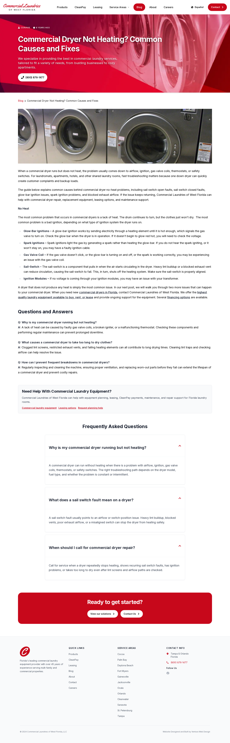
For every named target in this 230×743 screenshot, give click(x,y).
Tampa (121, 716)
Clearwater (123, 699)
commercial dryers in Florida (98, 292)
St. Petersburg (125, 710)
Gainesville (123, 676)
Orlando (122, 693)
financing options (178, 297)
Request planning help (90, 408)
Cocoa (121, 654)
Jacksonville (124, 682)
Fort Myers (123, 671)
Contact (215, 7)
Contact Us (130, 613)
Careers (168, 7)
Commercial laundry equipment (39, 408)
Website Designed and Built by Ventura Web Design (186, 731)
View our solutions (100, 613)
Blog (139, 7)
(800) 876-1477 (35, 77)
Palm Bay (122, 659)
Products (62, 7)
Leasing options (67, 408)
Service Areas (118, 7)
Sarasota (122, 704)
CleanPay (80, 7)
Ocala (120, 688)
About (152, 7)
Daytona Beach (125, 665)
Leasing (97, 7)
